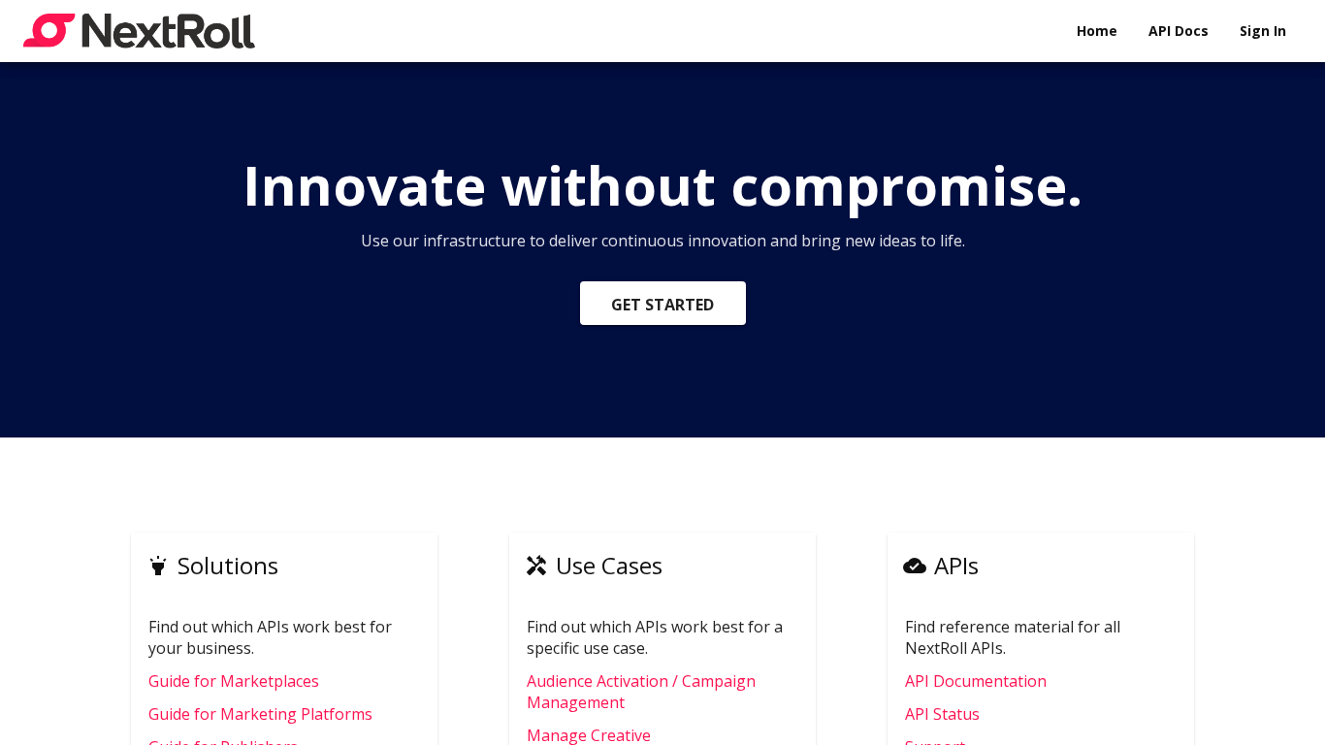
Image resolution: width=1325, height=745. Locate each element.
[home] (139, 31)
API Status (942, 714)
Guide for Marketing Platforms (260, 714)
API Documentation (976, 681)
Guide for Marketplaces (233, 681)
